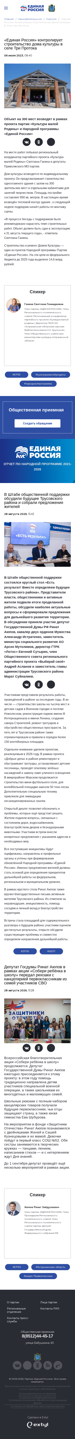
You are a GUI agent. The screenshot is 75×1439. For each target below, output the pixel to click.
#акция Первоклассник (38, 1276)
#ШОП (51, 951)
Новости (51, 19)
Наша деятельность (30, 19)
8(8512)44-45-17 (37, 1335)
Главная (9, 19)
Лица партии (48, 1302)
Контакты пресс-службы (18, 1319)
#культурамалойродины (51, 374)
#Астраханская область (50, 1267)
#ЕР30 (17, 374)
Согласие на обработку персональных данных (37, 1406)
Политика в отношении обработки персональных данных (38, 1401)
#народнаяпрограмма (38, 383)
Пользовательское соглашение (37, 1393)
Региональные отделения (16, 1310)
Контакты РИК (49, 1308)
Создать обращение (37, 423)
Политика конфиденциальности (37, 1396)
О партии (13, 1302)
